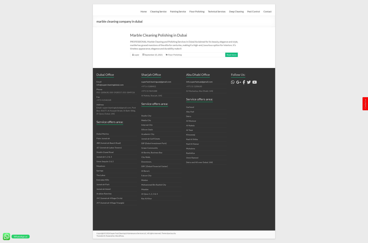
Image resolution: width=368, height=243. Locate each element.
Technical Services (217, 11)
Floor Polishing (196, 11)
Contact (267, 11)
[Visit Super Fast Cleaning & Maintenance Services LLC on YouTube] (254, 83)
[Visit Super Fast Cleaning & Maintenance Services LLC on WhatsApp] (233, 83)
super (136, 54)
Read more (231, 54)
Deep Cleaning (236, 11)
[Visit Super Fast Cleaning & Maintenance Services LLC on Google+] (238, 83)
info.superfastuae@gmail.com (199, 82)
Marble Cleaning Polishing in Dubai (158, 35)
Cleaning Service (158, 11)
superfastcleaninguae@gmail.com (156, 82)
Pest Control (253, 11)
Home (144, 11)
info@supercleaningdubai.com (110, 85)
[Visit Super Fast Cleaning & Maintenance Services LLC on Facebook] (244, 83)
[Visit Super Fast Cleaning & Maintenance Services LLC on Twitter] (249, 83)
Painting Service (178, 11)
